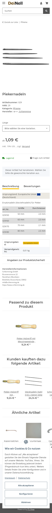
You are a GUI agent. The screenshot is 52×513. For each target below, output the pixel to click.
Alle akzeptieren (26, 485)
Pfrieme (17, 108)
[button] (41, 3)
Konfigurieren (26, 494)
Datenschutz (24, 478)
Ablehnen (26, 502)
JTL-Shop (30, 509)
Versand (26, 146)
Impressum (10, 478)
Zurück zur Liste (11, 22)
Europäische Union (31, 243)
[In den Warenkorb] (4, 31)
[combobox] (26, 128)
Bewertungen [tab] (32, 186)
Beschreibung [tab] (10, 186)
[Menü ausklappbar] (3, 2)
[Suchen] (46, 11)
